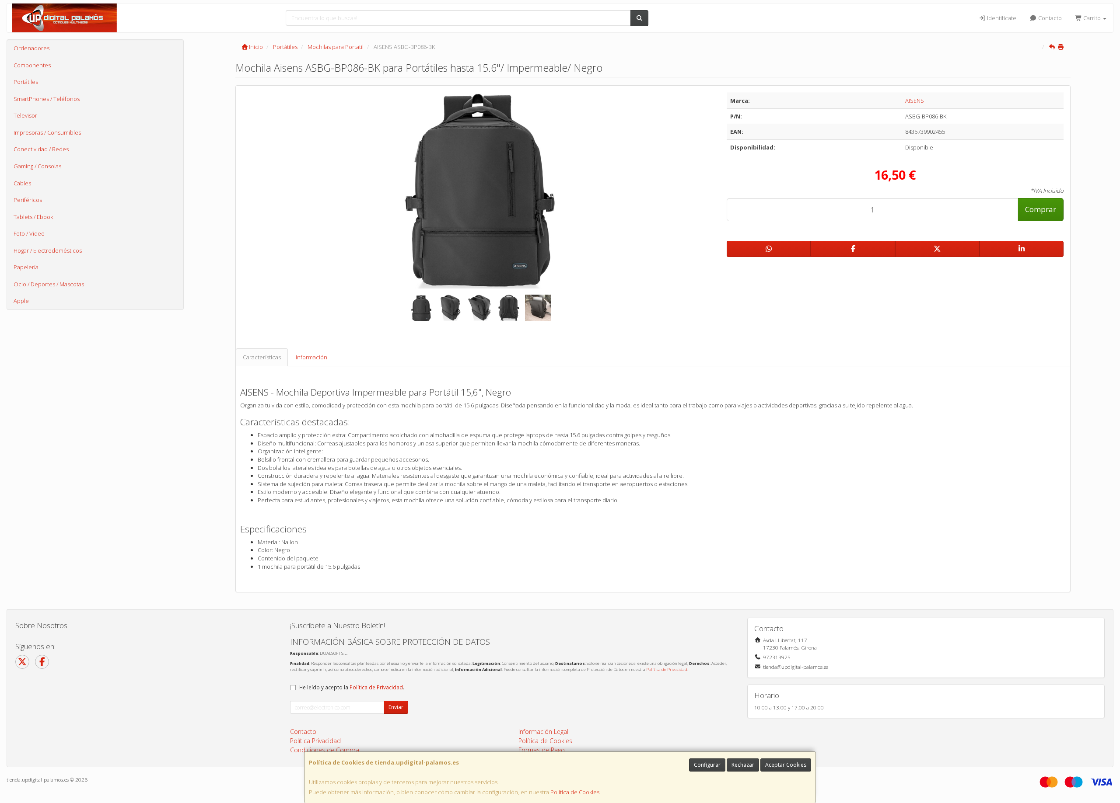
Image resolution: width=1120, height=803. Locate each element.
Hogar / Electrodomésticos (48, 250)
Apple (21, 301)
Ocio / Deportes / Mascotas (49, 284)
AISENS (914, 100)
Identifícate (1001, 18)
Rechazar (743, 764)
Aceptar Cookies (785, 764)
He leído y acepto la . (351, 687)
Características (262, 357)
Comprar (1040, 209)
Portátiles (26, 82)
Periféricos (28, 200)
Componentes (32, 65)
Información (311, 357)
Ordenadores (31, 48)
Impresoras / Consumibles (47, 132)
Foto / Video (29, 233)
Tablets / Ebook (33, 217)
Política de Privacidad (666, 669)
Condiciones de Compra (324, 750)
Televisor (25, 115)
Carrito (1092, 18)
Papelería (26, 267)
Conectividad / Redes (41, 149)
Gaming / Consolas (37, 166)
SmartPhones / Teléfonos (47, 99)
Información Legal (543, 731)
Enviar (395, 707)
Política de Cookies (574, 792)
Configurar (707, 764)
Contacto (1049, 18)
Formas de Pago (541, 750)
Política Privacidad (315, 741)
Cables (22, 183)
